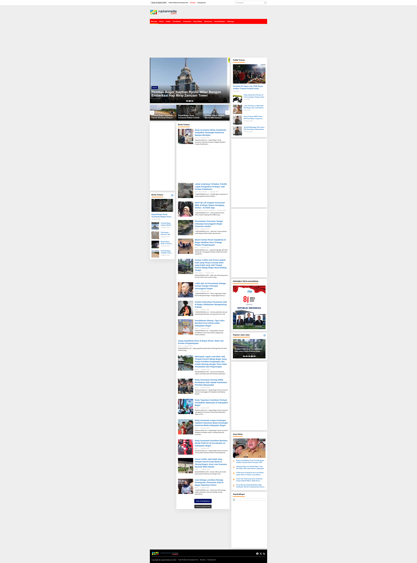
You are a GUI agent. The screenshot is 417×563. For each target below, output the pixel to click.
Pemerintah (211, 210)
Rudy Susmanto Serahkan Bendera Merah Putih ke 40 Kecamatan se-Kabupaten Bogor (211, 443)
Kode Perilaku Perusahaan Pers (188, 560)
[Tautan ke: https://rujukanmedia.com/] (172, 195)
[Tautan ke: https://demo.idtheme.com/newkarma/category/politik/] (264, 335)
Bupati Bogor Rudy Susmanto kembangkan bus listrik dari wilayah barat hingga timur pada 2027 (166, 243)
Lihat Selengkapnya (203, 501)
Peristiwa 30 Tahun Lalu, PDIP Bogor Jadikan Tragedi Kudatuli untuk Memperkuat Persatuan (248, 87)
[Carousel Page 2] (247, 356)
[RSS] (264, 553)
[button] (265, 3)
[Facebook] (257, 553)
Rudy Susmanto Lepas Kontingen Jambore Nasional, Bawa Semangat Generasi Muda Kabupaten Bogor (211, 423)
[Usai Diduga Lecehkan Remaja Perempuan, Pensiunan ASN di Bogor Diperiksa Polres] (203, 494)
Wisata (201, 273)
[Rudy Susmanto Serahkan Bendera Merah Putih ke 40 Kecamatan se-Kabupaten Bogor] (225, 453)
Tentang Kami (211, 560)
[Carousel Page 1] (187, 101)
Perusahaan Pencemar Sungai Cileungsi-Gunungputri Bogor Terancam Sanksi (209, 223)
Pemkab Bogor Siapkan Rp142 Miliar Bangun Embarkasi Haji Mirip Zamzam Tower (186, 93)
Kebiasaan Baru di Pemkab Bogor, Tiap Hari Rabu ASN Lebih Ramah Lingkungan (250, 467)
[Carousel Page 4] (252, 356)
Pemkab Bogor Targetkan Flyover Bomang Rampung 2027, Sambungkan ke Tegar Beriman (162, 116)
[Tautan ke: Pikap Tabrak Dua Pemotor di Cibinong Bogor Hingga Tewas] (237, 98)
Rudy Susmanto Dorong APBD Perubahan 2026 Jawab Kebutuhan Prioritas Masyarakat (211, 382)
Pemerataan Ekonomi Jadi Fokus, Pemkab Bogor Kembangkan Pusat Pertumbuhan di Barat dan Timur (166, 233)
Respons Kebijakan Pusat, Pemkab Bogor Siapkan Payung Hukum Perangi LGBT (250, 461)
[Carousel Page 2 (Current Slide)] (190, 101)
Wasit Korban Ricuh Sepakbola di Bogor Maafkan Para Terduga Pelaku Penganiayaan (210, 242)
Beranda (202, 560)
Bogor (200, 191)
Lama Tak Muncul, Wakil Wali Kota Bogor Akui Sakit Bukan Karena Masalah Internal (253, 107)
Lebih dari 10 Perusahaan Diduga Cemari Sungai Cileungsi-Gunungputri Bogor (210, 286)
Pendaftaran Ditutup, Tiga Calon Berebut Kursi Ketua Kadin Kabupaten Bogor (210, 323)
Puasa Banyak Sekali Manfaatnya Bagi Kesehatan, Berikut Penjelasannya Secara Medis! (250, 486)
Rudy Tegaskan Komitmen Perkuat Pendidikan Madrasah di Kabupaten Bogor (211, 402)
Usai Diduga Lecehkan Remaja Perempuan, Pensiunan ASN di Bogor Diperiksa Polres (209, 482)
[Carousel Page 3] (192, 101)
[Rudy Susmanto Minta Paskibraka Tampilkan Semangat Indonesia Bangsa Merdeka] (208, 144)
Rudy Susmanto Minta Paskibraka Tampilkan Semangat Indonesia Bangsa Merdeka (210, 132)
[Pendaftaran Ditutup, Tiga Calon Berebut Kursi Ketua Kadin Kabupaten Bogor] (205, 335)
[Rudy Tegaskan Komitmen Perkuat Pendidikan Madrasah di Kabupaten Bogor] (203, 414)
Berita (155, 88)
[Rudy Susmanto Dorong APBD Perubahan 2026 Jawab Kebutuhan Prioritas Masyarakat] (200, 394)
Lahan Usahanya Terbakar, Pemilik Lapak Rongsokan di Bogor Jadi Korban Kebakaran (211, 186)
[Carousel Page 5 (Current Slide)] (254, 356)
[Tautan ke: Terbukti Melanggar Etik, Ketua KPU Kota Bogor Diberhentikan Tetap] (237, 131)
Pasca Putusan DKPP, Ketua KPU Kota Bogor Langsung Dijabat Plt (253, 117)
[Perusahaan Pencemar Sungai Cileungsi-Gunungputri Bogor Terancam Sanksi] (221, 233)
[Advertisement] (227, 12)
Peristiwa (204, 191)
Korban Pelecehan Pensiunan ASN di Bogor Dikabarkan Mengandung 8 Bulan (211, 304)
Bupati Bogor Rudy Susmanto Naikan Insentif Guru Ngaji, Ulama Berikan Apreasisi (189, 116)
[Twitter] (260, 553)
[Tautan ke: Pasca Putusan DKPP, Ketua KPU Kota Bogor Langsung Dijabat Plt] (237, 120)
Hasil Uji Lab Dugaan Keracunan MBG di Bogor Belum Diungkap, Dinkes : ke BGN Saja (210, 205)
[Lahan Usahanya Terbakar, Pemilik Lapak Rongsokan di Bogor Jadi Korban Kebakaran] (216, 196)
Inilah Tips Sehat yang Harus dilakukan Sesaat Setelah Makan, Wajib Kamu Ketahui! (249, 480)
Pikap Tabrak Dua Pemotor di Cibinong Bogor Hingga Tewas (254, 96)
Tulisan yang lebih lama (202, 506)
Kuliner (196, 273)
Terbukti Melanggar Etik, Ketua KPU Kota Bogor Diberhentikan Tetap (254, 128)
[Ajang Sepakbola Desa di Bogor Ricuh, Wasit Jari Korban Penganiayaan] (187, 350)
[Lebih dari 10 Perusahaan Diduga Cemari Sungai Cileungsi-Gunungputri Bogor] (225, 295)
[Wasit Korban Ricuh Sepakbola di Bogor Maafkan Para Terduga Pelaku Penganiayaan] (202, 254)
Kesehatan (205, 210)
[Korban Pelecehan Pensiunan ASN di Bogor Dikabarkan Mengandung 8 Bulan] (225, 314)
